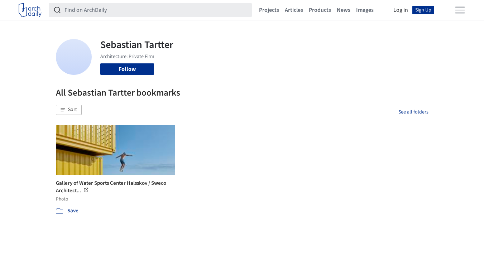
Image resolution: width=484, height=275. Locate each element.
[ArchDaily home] (30, 10)
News (343, 10)
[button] (69, 110)
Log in (400, 10)
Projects (269, 10)
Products (320, 10)
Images (365, 10)
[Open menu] (460, 10)
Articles (294, 10)
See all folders (413, 112)
